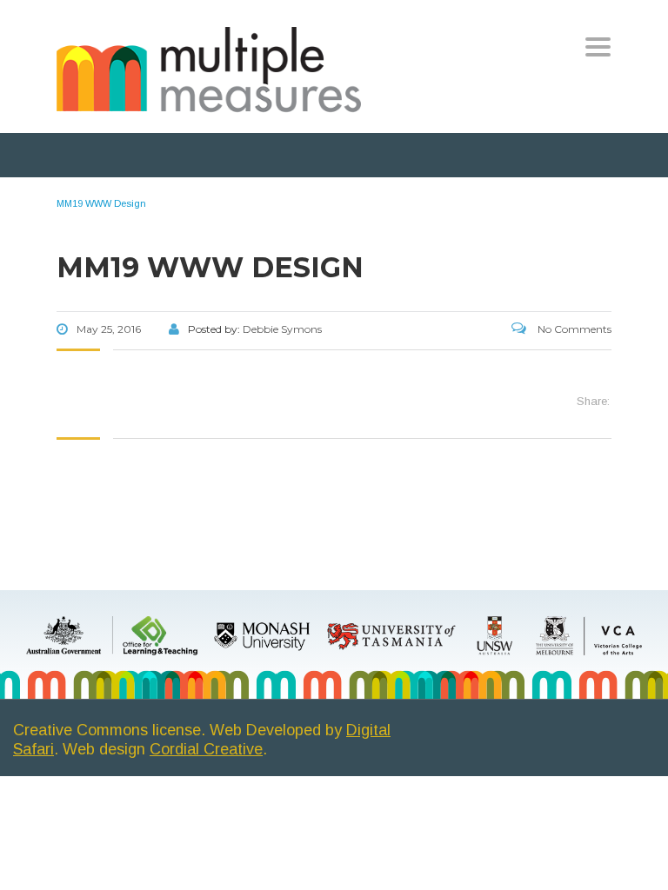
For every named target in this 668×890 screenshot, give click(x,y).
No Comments (573, 328)
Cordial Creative (206, 749)
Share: (593, 401)
